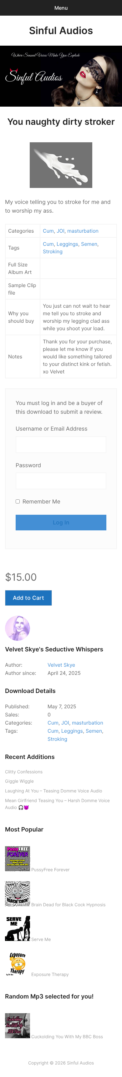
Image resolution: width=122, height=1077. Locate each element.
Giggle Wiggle (19, 781)
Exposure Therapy (50, 974)
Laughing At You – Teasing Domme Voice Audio (53, 791)
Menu (61, 8)
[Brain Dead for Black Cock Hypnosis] (17, 892)
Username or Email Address (51, 429)
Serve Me (41, 939)
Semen (89, 244)
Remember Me (40, 501)
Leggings (67, 244)
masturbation (83, 231)
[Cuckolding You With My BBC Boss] (17, 1024)
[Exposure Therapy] (17, 962)
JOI (60, 231)
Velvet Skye (61, 665)
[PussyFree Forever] (17, 857)
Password (28, 465)
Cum (48, 231)
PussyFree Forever (50, 869)
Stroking (53, 251)
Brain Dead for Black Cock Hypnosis (68, 905)
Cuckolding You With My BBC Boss (67, 1036)
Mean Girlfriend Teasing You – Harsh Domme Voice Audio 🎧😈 (57, 804)
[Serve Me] (17, 927)
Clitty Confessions (24, 772)
